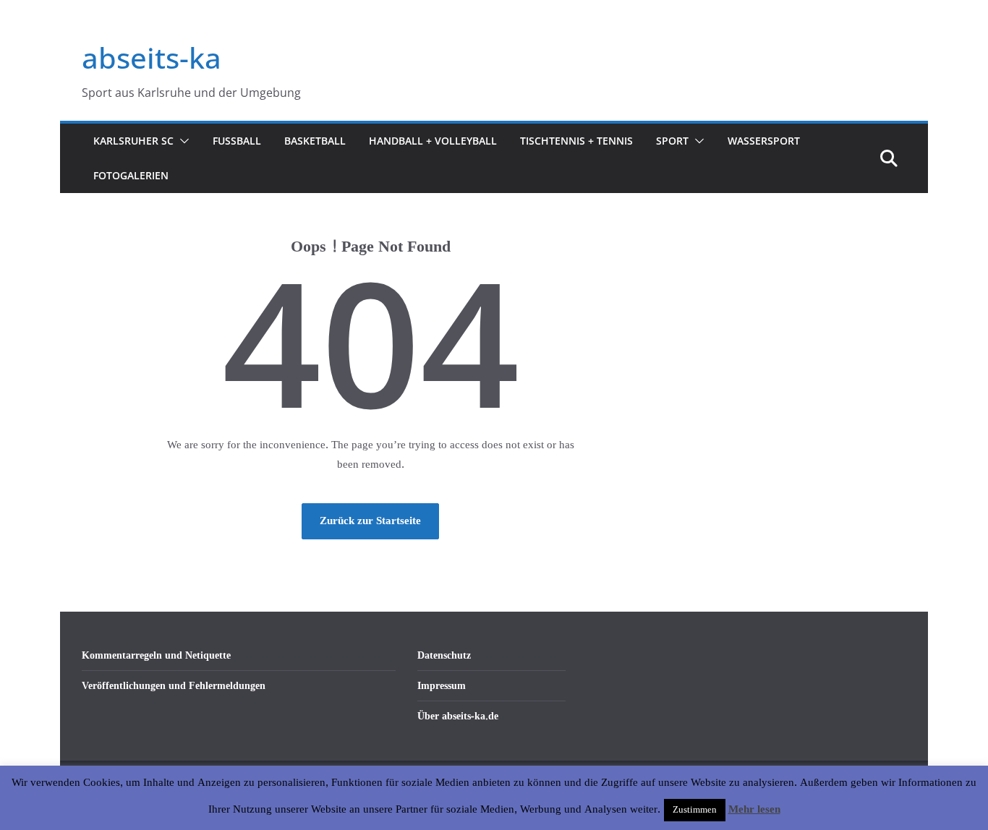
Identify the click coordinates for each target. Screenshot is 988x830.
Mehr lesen (754, 809)
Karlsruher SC (133, 140)
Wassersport (764, 140)
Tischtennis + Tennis (576, 140)
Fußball (237, 140)
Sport (672, 140)
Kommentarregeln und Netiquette (156, 655)
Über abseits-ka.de (457, 716)
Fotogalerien (131, 175)
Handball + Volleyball (433, 140)
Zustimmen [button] (695, 809)
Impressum (441, 686)
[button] (181, 141)
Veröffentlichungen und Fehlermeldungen (173, 686)
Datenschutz (444, 655)
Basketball (315, 140)
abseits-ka (151, 57)
